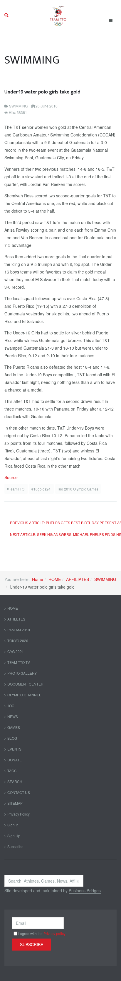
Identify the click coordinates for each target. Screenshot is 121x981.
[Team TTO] (58, 15)
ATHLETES (16, 618)
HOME (54, 579)
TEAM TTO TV (18, 662)
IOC (10, 705)
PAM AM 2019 (18, 629)
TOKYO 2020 (17, 640)
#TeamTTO (16, 488)
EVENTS (14, 748)
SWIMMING (105, 579)
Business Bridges (85, 890)
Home (37, 579)
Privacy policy (54, 933)
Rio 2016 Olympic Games (78, 488)
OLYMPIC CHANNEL (24, 694)
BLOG (12, 738)
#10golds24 (41, 488)
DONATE (14, 759)
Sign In (13, 824)
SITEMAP (15, 803)
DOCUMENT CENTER (25, 683)
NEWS (12, 716)
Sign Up (13, 835)
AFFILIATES (77, 579)
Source (11, 477)
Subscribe (15, 846)
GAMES (13, 727)
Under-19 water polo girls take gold (42, 92)
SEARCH (14, 781)
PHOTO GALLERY (22, 673)
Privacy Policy (18, 813)
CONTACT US (18, 792)
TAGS (11, 770)
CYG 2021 (15, 651)
